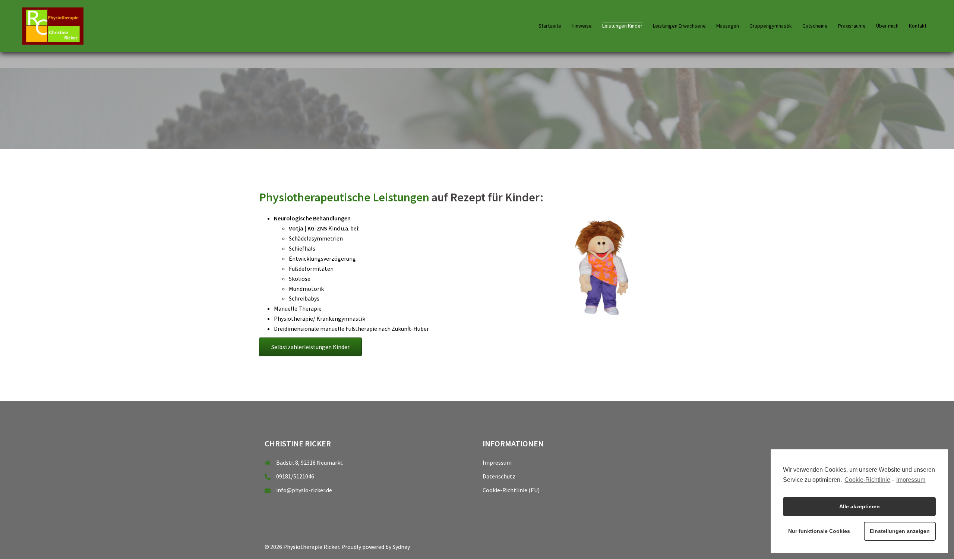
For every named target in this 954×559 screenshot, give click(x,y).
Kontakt (917, 25)
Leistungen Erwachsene (679, 25)
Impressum (497, 462)
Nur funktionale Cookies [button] (819, 531)
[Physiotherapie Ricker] (52, 25)
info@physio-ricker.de (304, 490)
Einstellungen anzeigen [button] (900, 531)
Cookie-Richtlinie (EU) (511, 490)
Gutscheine (815, 25)
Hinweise (582, 25)
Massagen (727, 25)
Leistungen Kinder (622, 25)
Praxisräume (852, 25)
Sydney (401, 546)
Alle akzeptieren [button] (859, 506)
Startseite (549, 25)
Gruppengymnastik (770, 25)
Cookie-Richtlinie (867, 480)
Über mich (887, 25)
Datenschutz (499, 476)
